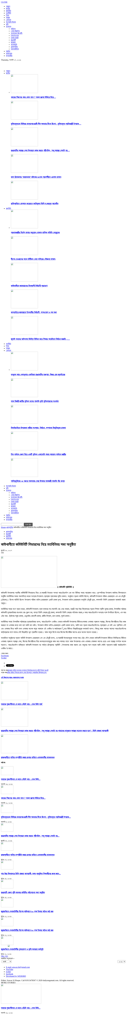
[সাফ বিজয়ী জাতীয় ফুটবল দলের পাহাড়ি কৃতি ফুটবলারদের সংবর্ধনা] (24, 396)
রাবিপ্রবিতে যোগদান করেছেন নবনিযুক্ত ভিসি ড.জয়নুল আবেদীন (34, 203)
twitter (8, 972)
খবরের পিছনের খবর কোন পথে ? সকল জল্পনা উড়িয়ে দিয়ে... (23, 798)
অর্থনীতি (8, 13)
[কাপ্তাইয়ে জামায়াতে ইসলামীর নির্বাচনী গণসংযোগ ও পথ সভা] (24, 308)
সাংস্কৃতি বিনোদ (11, 22)
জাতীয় (8, 8)
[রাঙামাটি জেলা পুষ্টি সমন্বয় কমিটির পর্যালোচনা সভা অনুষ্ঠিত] (7, 888)
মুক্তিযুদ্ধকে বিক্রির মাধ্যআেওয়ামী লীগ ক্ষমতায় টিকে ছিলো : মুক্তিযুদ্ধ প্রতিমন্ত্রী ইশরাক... (36, 817)
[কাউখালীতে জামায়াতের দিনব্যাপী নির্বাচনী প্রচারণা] (24, 281)
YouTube (9, 969)
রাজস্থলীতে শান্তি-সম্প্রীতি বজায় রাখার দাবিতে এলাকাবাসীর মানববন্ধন (27, 757)
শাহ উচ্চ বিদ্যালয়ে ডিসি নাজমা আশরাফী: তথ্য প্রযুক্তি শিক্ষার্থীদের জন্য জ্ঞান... (31, 873)
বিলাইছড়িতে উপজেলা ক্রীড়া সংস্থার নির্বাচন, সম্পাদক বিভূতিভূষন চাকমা (38, 428)
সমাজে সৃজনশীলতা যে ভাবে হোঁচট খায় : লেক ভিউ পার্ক (22, 704)
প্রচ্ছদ (8, 6)
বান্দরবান (13, 42)
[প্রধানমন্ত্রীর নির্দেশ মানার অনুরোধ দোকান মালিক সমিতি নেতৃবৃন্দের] (24, 228)
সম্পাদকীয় (9, 56)
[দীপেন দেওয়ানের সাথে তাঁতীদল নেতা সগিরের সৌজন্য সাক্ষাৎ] (24, 254)
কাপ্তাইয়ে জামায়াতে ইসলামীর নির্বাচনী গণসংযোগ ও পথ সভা (34, 312)
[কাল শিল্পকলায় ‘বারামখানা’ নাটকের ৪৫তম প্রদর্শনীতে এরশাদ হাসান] (24, 172)
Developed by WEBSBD (16, 976)
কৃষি (7, 24)
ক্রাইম (8, 51)
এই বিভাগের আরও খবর (8, 677)
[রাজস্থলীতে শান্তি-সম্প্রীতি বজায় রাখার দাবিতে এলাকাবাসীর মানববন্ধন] (14, 752)
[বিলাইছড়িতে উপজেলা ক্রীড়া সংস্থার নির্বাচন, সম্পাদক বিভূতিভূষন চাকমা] (24, 423)
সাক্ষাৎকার (9, 53)
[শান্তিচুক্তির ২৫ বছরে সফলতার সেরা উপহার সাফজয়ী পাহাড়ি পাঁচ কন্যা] (24, 476)
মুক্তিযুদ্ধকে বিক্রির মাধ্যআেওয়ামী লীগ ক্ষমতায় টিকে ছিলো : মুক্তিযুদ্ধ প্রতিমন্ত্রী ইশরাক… (46, 123)
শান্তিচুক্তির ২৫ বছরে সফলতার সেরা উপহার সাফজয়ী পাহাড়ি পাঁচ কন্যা (38, 481)
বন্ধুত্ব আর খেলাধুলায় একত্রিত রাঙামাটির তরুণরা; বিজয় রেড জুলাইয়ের (38, 374)
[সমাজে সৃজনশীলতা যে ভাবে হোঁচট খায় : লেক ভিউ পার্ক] (14, 699)
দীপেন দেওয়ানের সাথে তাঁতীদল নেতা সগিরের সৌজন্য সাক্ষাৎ (33, 259)
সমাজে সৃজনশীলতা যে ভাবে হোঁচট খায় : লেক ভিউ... (20, 779)
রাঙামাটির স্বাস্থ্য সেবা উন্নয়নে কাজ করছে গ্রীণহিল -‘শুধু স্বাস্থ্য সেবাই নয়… (40, 150)
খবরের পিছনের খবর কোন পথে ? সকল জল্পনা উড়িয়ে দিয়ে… (33, 97)
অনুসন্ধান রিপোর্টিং (16, 33)
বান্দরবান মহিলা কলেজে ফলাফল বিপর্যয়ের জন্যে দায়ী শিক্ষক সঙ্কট (28, 670)
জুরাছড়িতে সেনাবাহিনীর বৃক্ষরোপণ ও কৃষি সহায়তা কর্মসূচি (22, 949)
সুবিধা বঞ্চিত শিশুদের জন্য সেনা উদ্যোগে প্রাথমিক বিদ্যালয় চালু (26, 672)
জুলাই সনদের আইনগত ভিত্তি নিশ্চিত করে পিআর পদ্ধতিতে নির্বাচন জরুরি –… (40, 339)
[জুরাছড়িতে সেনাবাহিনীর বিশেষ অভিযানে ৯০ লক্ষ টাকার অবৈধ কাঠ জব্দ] (7, 907)
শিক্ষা (7, 15)
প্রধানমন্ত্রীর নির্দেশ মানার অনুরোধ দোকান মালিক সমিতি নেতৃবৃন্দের (35, 232)
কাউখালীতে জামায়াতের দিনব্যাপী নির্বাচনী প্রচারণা (29, 285)
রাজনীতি (8, 11)
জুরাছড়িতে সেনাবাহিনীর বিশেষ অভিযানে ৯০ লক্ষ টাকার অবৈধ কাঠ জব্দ (27, 911)
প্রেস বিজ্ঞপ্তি (15, 31)
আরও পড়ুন (4, 956)
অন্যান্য (8, 26)
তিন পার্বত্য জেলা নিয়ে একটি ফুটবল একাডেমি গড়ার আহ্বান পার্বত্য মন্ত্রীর (38, 454)
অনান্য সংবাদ (19, 677)
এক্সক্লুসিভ (14, 47)
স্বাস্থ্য (8, 17)
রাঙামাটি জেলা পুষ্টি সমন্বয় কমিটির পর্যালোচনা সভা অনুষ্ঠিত (23, 892)
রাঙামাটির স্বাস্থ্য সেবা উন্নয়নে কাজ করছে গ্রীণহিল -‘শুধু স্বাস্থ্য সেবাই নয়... (30, 836)
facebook (9, 974)
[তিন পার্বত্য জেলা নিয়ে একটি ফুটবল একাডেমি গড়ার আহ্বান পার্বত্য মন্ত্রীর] (24, 450)
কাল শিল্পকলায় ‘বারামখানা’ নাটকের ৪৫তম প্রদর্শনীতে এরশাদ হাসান (36, 177)
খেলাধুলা (8, 20)
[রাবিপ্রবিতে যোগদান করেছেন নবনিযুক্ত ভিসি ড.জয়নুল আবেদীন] (24, 199)
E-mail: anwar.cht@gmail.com (18, 967)
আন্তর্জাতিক (15, 49)
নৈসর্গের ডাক (15, 35)
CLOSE (4, 2)
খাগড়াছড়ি (14, 44)
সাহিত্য (13, 29)
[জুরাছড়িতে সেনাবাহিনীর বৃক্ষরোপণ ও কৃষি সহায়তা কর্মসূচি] (7, 944)
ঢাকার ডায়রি (14, 38)
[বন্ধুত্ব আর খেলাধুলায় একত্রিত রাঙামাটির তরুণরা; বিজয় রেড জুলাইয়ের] (24, 370)
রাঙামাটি (13, 40)
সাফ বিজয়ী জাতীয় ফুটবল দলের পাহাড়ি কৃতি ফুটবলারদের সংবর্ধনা (35, 401)
